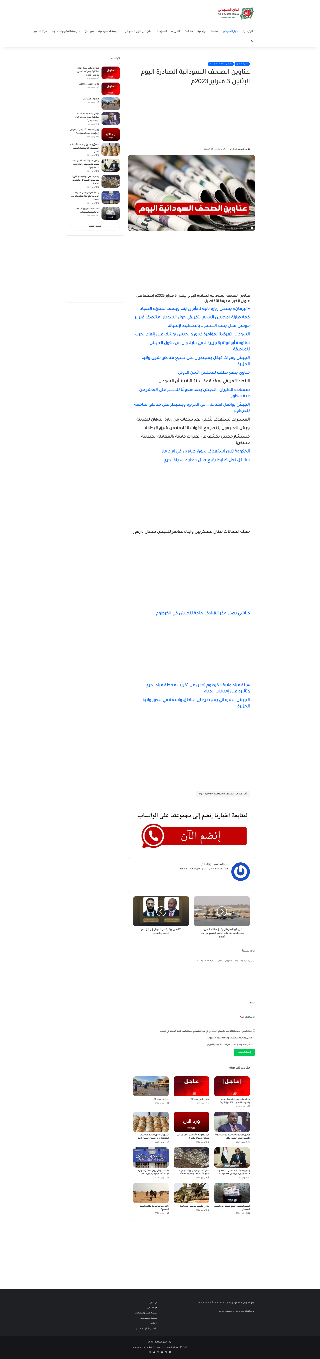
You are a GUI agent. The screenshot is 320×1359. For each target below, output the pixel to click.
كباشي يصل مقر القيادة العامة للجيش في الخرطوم (203, 613)
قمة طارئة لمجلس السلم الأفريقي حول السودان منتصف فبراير (192, 317)
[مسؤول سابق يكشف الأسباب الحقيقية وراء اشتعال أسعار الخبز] (151, 1122)
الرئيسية (248, 31)
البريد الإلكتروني (247, 1017)
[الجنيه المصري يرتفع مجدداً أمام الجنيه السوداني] (232, 1193)
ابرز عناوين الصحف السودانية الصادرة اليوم (222, 794)
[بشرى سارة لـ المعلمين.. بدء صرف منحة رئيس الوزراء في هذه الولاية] (232, 1157)
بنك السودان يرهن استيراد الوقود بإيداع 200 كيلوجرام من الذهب (85, 196)
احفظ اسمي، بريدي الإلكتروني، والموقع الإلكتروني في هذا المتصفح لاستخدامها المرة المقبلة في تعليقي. (206, 1031)
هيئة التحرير (40, 31)
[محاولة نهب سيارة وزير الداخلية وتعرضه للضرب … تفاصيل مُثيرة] (232, 1086)
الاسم (252, 1003)
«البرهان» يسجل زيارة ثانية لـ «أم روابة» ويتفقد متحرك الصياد (195, 309)
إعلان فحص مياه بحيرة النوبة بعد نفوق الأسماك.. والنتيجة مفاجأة (85, 180)
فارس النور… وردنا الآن (199, 1099)
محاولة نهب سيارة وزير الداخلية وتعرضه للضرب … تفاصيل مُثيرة (87, 71)
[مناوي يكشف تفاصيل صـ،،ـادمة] (191, 1193)
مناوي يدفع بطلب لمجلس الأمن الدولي (214, 373)
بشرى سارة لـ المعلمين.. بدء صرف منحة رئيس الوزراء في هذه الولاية (85, 164)
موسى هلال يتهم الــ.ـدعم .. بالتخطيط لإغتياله (209, 326)
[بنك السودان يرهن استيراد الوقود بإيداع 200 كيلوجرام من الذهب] (151, 1157)
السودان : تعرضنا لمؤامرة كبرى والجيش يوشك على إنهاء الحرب (192, 334)
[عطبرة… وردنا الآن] (151, 1086)
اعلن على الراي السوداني (138, 31)
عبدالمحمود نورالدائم (238, 149)
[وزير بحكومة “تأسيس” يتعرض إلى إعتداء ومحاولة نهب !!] (191, 1122)
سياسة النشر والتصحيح (66, 31)
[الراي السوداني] (236, 13)
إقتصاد (214, 31)
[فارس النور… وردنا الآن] (191, 1086)
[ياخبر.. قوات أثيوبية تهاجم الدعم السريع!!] (151, 1193)
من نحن (89, 31)
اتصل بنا (162, 31)
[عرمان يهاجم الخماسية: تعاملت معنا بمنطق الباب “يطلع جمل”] (232, 1122)
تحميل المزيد (95, 226)
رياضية (202, 31)
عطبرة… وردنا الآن (161, 1099)
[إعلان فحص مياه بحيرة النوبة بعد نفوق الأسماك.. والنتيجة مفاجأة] (191, 1157)
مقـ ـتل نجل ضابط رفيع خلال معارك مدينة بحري (206, 460)
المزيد (176, 31)
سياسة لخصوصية (109, 31)
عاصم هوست (139, 1347)
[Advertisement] (225, 116)
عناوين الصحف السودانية (221, 64)
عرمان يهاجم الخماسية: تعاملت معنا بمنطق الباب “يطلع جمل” (86, 117)
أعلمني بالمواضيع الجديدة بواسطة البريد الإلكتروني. (229, 1045)
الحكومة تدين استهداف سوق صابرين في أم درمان (205, 452)
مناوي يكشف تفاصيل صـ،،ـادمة (194, 1206)
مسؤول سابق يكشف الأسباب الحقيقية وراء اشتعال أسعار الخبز (84, 148)
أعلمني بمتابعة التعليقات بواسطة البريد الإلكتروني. (229, 1038)
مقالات (188, 31)
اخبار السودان (230, 31)
